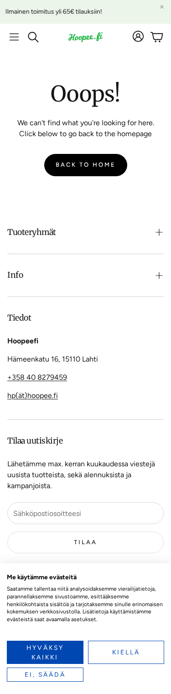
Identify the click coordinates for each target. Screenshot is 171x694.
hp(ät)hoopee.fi (32, 395)
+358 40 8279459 (37, 377)
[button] (14, 37)
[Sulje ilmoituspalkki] (162, 7)
